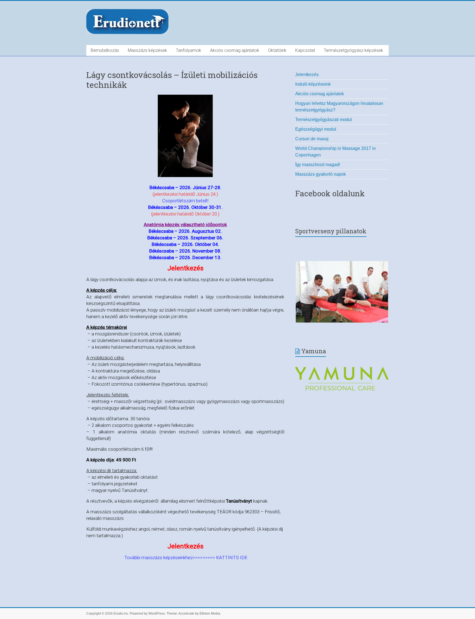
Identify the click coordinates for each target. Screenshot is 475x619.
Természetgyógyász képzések (353, 50)
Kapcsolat (305, 50)
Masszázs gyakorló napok (320, 174)
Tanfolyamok (188, 50)
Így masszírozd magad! (317, 164)
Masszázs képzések (147, 50)
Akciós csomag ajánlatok (234, 50)
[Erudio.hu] (127, 10)
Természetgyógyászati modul (323, 119)
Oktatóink (277, 50)
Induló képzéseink (313, 84)
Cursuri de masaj (311, 138)
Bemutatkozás (105, 50)
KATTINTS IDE (231, 557)
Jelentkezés (307, 74)
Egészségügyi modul (315, 129)
